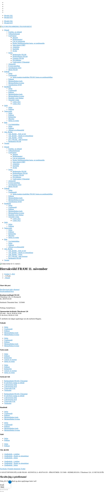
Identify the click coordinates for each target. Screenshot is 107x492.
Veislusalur (7, 390)
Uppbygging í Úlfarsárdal (21, 62)
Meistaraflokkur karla (15, 81)
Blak (5, 122)
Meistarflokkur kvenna (11, 335)
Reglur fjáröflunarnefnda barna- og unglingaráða (29, 43)
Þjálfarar (11, 79)
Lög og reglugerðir (19, 41)
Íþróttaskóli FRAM (14, 141)
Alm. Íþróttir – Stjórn (15, 138)
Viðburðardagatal (14, 34)
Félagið (6, 30)
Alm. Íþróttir (8, 132)
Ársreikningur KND (15, 85)
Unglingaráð (12, 75)
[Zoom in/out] (7, 489)
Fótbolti (6, 71)
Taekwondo (8, 111)
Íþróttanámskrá (17, 39)
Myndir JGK (8, 15)
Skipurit (15, 37)
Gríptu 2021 (17, 102)
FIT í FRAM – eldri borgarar (17, 139)
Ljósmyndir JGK (9, 388)
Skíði (6, 105)
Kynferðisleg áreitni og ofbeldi (14, 383)
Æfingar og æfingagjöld (16, 130)
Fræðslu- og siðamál (15, 32)
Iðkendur (11, 119)
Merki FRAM (13, 70)
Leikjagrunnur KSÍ (10, 386)
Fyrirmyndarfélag (14, 66)
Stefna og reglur (13, 121)
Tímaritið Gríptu (13, 100)
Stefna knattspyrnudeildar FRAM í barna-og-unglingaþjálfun (33, 77)
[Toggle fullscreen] (5, 489)
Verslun (6, 143)
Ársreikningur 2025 (14, 68)
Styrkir (15, 51)
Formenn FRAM (18, 58)
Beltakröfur (12, 117)
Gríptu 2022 (17, 104)
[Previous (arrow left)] (1, 491)
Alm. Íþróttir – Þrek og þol (17, 134)
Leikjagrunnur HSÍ (10, 385)
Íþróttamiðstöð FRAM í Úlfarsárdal (15, 381)
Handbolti (7, 87)
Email (2, 485)
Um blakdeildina (13, 124)
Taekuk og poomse (10, 359)
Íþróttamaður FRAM (19, 54)
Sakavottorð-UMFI (19, 45)
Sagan (10, 53)
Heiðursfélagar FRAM (20, 56)
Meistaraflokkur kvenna (16, 83)
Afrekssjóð (12, 64)
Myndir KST (8, 17)
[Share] (3, 489)
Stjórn (10, 73)
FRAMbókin (17, 60)
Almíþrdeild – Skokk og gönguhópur (16, 456)
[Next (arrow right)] (3, 491)
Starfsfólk (16, 49)
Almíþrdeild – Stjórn (11, 458)
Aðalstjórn (16, 47)
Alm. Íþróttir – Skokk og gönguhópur (20, 136)
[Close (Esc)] (1, 489)
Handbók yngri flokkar (16, 98)
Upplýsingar (12, 36)
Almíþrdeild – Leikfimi (11, 454)
